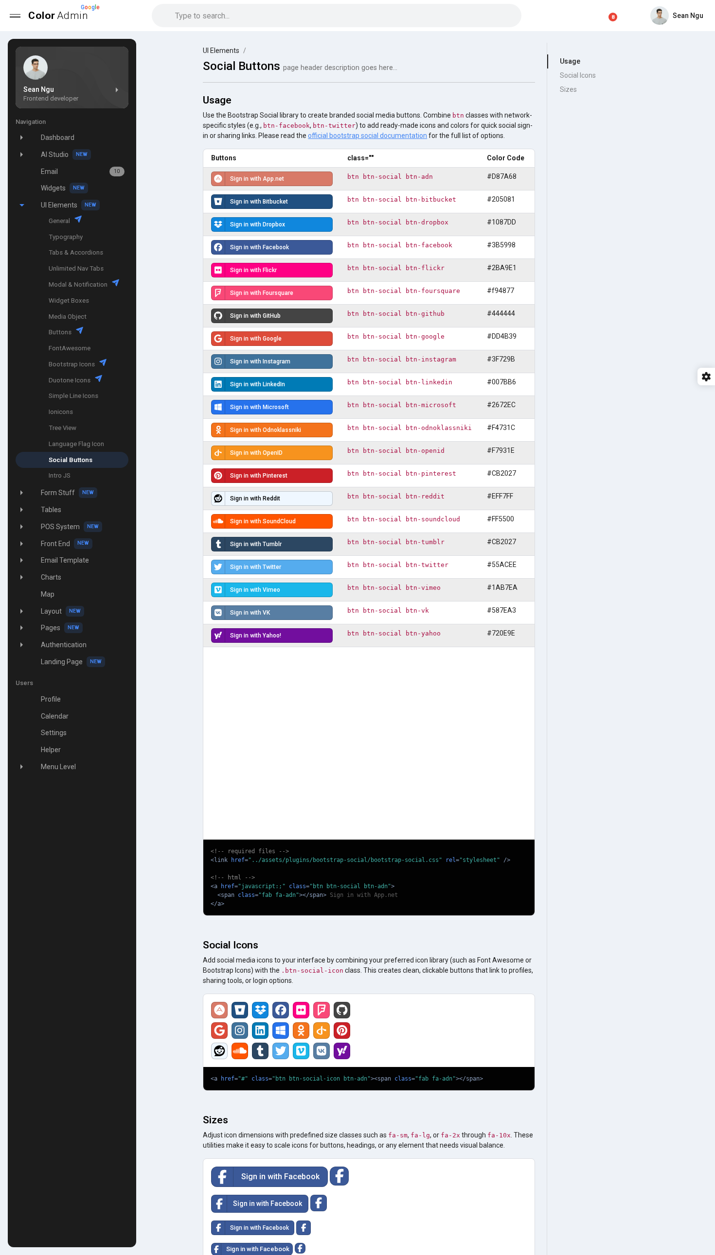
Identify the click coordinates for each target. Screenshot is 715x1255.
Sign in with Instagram (260, 361)
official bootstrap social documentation (367, 135)
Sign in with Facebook (259, 247)
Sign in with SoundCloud (263, 521)
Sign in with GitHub (255, 315)
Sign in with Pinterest (258, 475)
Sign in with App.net (257, 178)
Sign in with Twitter (255, 567)
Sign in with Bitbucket (259, 201)
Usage (570, 61)
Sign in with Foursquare (261, 293)
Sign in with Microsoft (259, 407)
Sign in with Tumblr (256, 544)
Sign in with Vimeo (255, 589)
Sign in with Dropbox (257, 224)
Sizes (568, 89)
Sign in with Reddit (255, 498)
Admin (62, 12)
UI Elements (221, 50)
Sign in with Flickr (253, 270)
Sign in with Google (256, 338)
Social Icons (578, 75)
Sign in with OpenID (256, 452)
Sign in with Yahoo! (255, 635)
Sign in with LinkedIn (257, 384)
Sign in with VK (250, 612)
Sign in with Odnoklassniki (265, 430)
